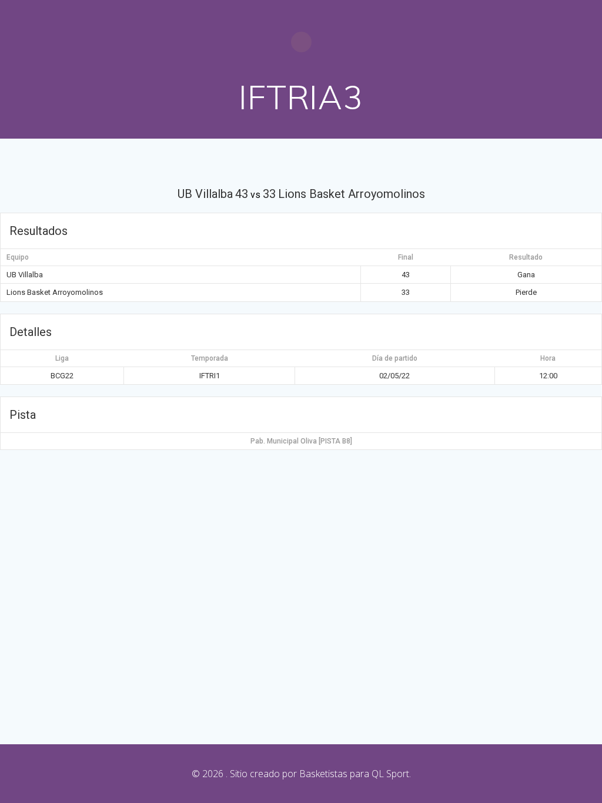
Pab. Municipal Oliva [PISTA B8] (301, 441)
